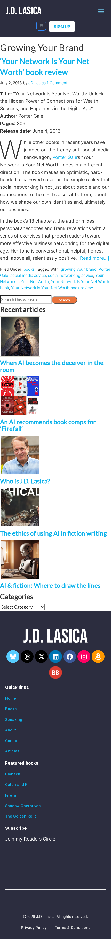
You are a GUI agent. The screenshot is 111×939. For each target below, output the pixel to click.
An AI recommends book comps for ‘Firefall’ (48, 425)
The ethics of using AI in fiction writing (53, 533)
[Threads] (27, 656)
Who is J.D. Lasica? (25, 481)
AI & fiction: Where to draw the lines (50, 585)
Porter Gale (64, 157)
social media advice (28, 275)
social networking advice (70, 275)
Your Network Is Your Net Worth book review (52, 287)
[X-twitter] (41, 656)
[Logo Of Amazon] (98, 656)
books (29, 269)
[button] (101, 11)
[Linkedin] (55, 656)
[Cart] (41, 26)
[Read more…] (93, 258)
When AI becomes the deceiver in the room (52, 366)
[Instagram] (83, 656)
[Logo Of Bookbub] (55, 672)
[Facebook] (69, 656)
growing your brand (79, 269)
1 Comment (57, 82)
